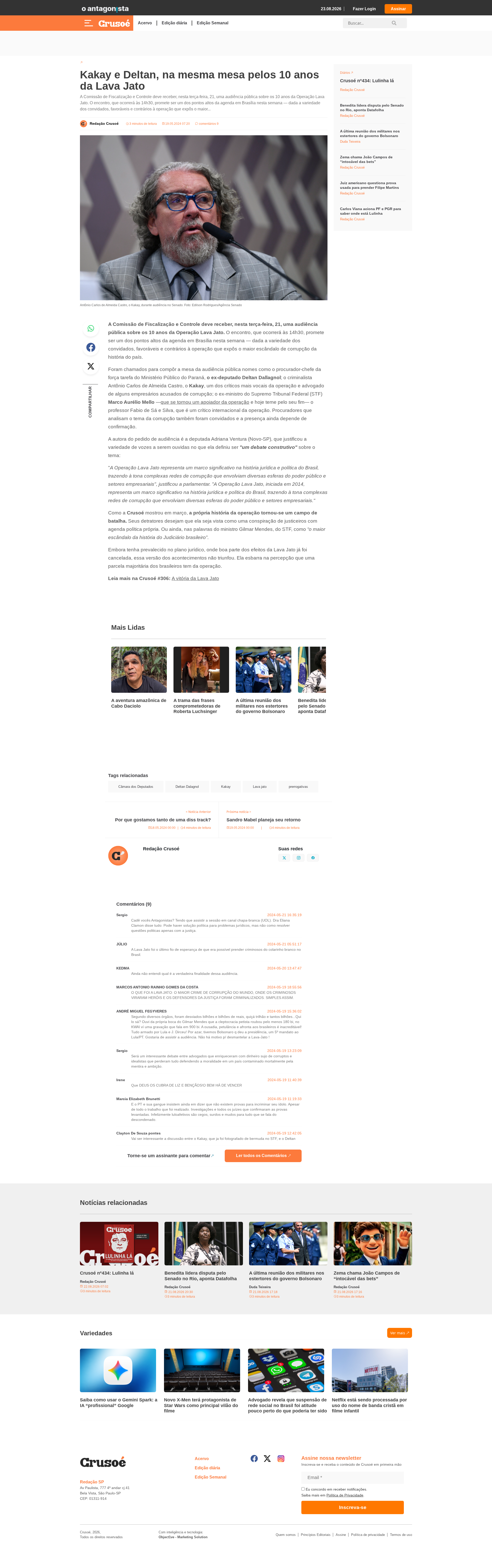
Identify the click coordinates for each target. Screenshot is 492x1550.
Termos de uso (401, 1535)
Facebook (91, 347)
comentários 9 (208, 124)
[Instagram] (280, 1458)
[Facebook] (254, 1458)
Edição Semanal (212, 23)
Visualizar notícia (127, 650)
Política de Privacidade (344, 1495)
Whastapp (91, 328)
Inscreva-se (352, 1507)
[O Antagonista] (105, 9)
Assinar (398, 9)
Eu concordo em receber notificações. (336, 1489)
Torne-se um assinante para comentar (168, 1155)
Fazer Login (364, 9)
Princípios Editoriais (316, 1535)
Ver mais (397, 1332)
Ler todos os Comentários (261, 1155)
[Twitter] (267, 1458)
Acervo (145, 23)
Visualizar (349, 73)
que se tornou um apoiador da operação (205, 402)
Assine (341, 1535)
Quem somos (286, 1535)
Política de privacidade (368, 1535)
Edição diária (174, 23)
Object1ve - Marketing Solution (183, 1537)
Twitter (91, 366)
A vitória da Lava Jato (195, 578)
